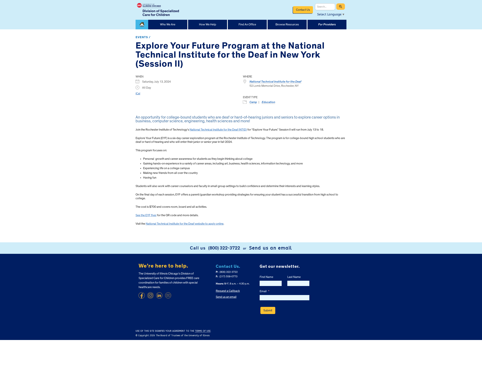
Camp (253, 102)
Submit (267, 310)
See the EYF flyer (146, 215)
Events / (143, 37)
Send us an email (270, 248)
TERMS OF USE (202, 331)
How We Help (207, 24)
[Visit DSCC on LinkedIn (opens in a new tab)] (159, 295)
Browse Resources (287, 24)
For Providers (327, 24)
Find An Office (247, 24)
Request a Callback (228, 290)
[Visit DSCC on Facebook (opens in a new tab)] (142, 295)
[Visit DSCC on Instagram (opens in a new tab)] (150, 295)
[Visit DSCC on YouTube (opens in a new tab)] (168, 295)
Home (142, 24)
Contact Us (303, 9)
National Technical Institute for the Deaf (275, 81)
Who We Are (167, 24)
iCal (138, 93)
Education (268, 102)
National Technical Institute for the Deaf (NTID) (218, 129)
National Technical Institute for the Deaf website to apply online (184, 223)
